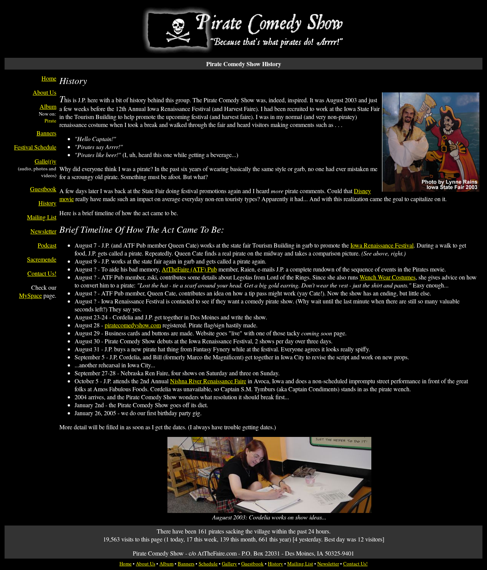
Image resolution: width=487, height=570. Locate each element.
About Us (44, 92)
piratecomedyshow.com (133, 325)
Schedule (208, 563)
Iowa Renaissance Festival (382, 245)
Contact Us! (41, 273)
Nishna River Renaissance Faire (208, 381)
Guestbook (43, 189)
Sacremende (41, 259)
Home (48, 78)
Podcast (47, 245)
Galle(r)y (45, 161)
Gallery (229, 563)
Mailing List (41, 217)
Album (48, 106)
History (47, 203)
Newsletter (43, 231)
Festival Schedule (35, 147)
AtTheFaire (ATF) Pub (189, 269)
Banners (46, 133)
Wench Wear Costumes (387, 277)
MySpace (30, 295)
